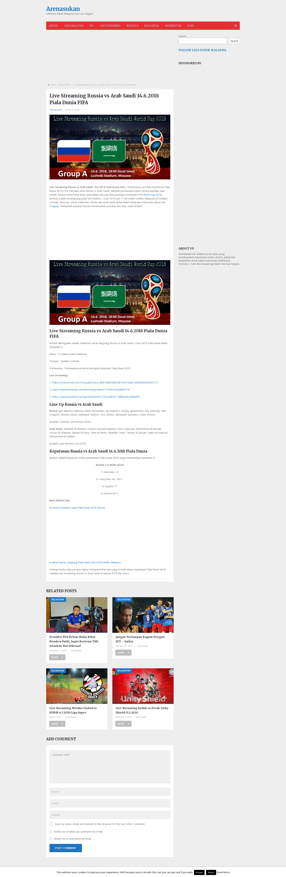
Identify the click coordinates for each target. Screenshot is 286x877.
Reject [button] (211, 872)
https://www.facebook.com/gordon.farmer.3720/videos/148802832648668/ (96, 396)
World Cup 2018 (152, 194)
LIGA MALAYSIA (74, 25)
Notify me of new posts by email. (73, 838)
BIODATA (132, 25)
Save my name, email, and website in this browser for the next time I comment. (100, 824)
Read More (223, 872)
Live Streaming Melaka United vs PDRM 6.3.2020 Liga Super (73, 710)
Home (53, 84)
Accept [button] (199, 872)
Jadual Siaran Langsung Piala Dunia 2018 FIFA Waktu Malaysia (86, 562)
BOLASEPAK (151, 25)
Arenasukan (63, 9)
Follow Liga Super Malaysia (202, 50)
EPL (92, 25)
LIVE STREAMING (110, 25)
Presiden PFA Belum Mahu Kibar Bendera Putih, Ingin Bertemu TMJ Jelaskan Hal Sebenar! (73, 641)
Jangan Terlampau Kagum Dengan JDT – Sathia (140, 639)
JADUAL (53, 25)
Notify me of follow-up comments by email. (78, 831)
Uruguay (54, 206)
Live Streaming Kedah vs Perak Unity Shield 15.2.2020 (142, 710)
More (54, 657)
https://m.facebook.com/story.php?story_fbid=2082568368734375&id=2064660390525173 (105, 382)
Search (182, 36)
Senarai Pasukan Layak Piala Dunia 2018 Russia (78, 507)
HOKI (190, 25)
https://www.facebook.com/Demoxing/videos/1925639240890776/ (91, 389)
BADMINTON (173, 25)
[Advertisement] (110, 59)
